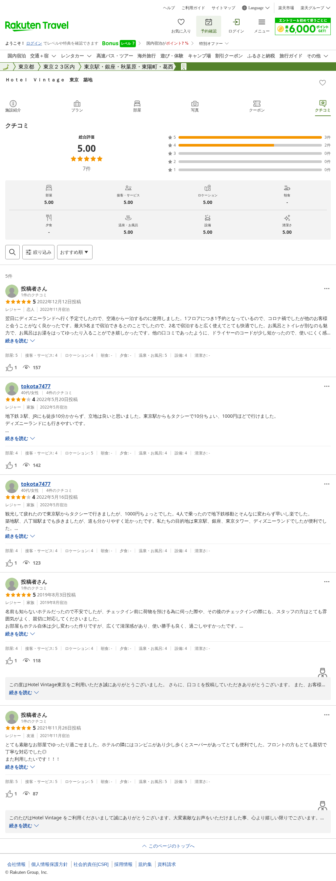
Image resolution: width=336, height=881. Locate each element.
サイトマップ (223, 8)
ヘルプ (169, 8)
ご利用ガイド (193, 8)
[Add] (322, 82)
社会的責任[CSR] (91, 864)
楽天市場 (286, 8)
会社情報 (16, 864)
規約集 (145, 864)
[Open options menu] (327, 288)
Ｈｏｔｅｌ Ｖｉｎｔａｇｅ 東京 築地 (49, 79)
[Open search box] (12, 252)
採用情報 (123, 864)
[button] (26, 291)
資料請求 (167, 864)
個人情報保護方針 (49, 864)
